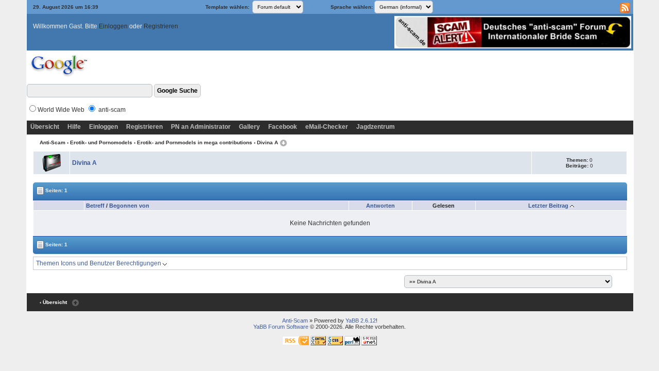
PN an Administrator (201, 126)
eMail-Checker (326, 126)
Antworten (380, 206)
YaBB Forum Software (280, 327)
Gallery (249, 126)
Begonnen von (129, 206)
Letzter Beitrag (548, 206)
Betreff (95, 206)
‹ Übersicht (53, 302)
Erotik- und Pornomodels (101, 142)
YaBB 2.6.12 (360, 320)
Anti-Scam (52, 142)
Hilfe (74, 126)
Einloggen (113, 26)
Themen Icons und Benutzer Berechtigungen (99, 263)
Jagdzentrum (375, 126)
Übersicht (44, 126)
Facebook (282, 126)
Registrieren (161, 26)
